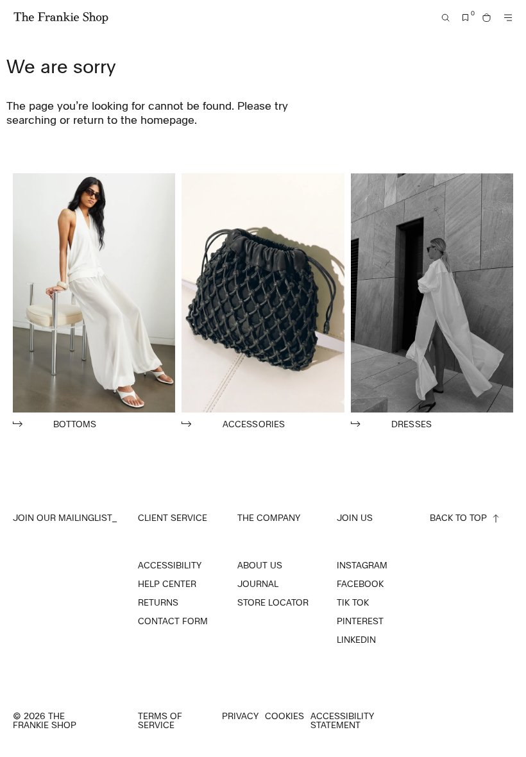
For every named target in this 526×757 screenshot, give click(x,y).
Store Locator (273, 602)
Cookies (284, 715)
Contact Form (173, 621)
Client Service (172, 517)
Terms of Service (160, 720)
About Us (259, 565)
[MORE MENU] (508, 17)
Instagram (362, 565)
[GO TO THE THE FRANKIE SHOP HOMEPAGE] (61, 18)
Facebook (360, 583)
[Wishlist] (466, 17)
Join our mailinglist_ (65, 517)
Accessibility (169, 565)
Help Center (167, 583)
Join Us (355, 517)
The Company (268, 517)
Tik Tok (353, 602)
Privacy (240, 716)
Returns (158, 602)
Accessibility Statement (342, 720)
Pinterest (360, 621)
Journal (257, 583)
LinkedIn (356, 639)
